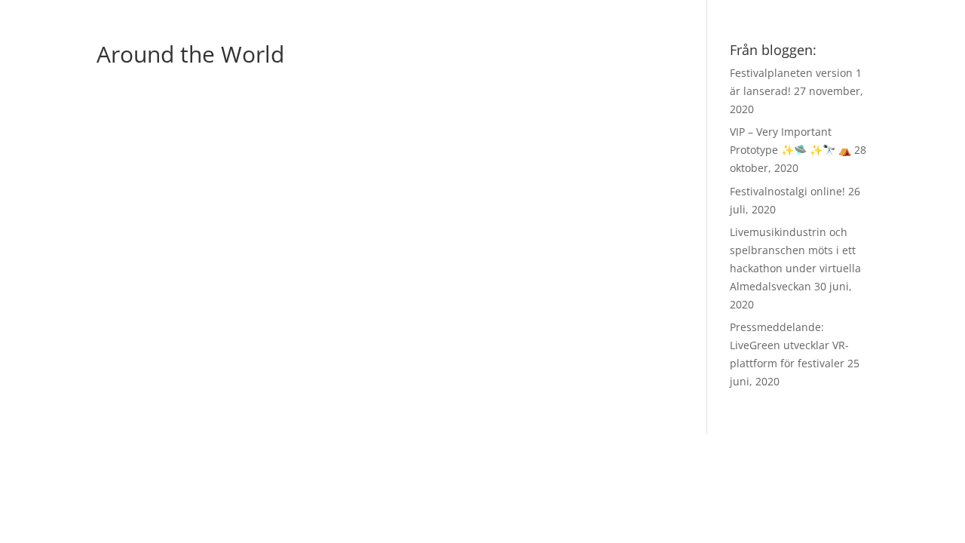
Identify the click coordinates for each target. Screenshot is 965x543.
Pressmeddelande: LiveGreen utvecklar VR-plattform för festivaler (789, 345)
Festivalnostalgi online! (787, 191)
